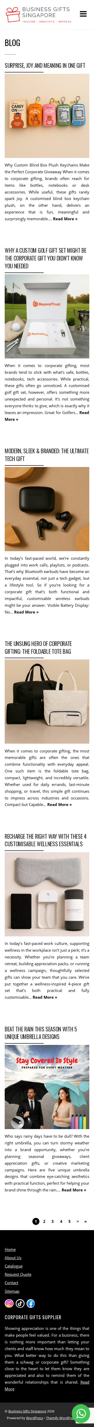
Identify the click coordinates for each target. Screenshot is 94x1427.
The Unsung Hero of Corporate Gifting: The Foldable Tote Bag (38, 647)
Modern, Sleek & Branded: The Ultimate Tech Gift (47, 455)
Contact (11, 1282)
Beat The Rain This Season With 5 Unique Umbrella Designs (41, 1033)
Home (10, 1249)
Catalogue (13, 1266)
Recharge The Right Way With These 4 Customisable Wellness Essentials (46, 840)
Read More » (65, 218)
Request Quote (18, 1274)
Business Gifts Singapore (27, 1411)
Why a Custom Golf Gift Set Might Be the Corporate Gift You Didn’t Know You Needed (45, 258)
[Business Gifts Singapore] (39, 20)
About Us (13, 1257)
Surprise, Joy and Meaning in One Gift (45, 65)
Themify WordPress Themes (67, 1418)
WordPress (34, 1418)
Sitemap (12, 1291)
